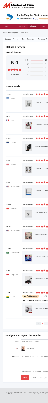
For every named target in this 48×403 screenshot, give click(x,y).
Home (7, 26)
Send (25, 377)
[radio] (9, 69)
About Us (33, 26)
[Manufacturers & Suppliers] (19, 5)
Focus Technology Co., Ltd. (32, 393)
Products (21, 26)
